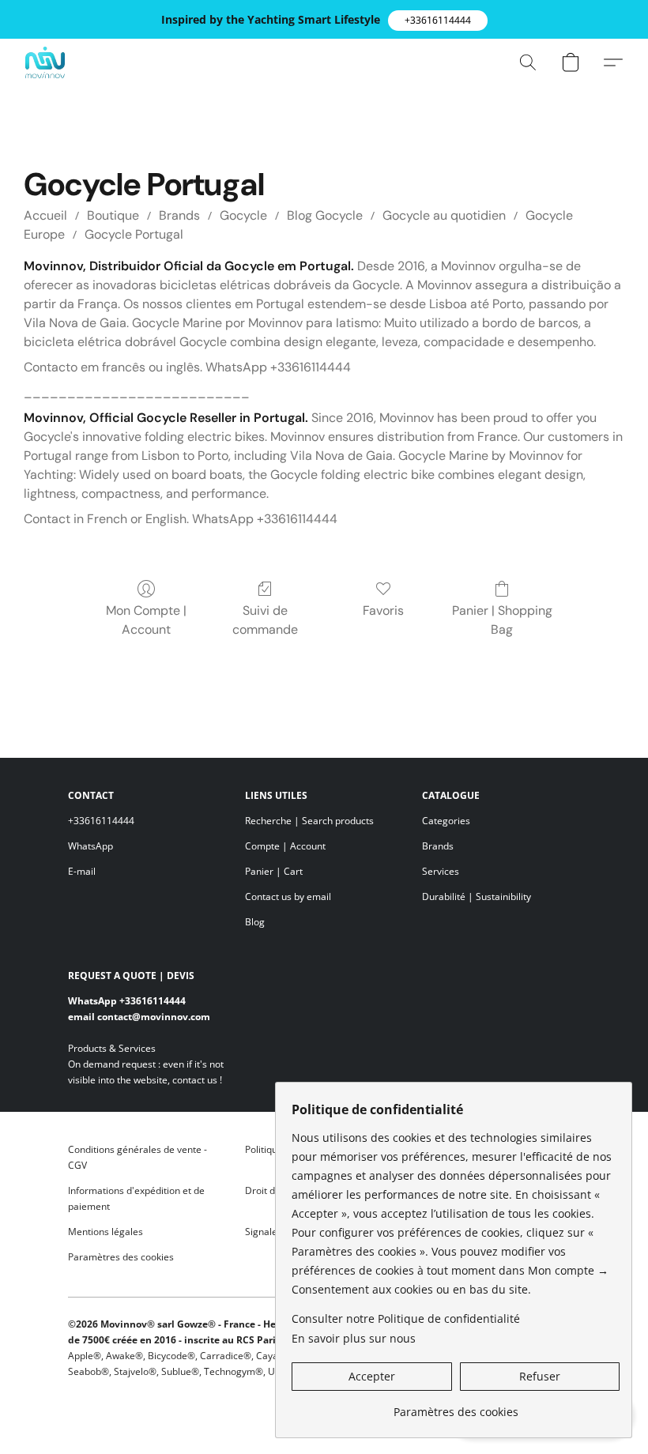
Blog (255, 922)
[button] (438, 20)
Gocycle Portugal (134, 234)
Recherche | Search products (309, 820)
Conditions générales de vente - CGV (137, 1157)
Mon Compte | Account (146, 620)
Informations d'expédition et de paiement (136, 1198)
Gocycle (243, 215)
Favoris (383, 610)
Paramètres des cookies (121, 1257)
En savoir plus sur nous (354, 1338)
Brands (179, 215)
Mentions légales (105, 1231)
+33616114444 (101, 820)
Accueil (45, 215)
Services (440, 871)
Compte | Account (285, 846)
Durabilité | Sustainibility (476, 896)
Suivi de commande (265, 620)
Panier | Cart (274, 871)
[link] (456, 1406)
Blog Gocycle (325, 215)
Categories (446, 820)
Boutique (113, 215)
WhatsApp (90, 846)
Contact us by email (288, 896)
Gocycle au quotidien (444, 215)
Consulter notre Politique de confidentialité (406, 1318)
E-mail (82, 871)
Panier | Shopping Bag (502, 620)
